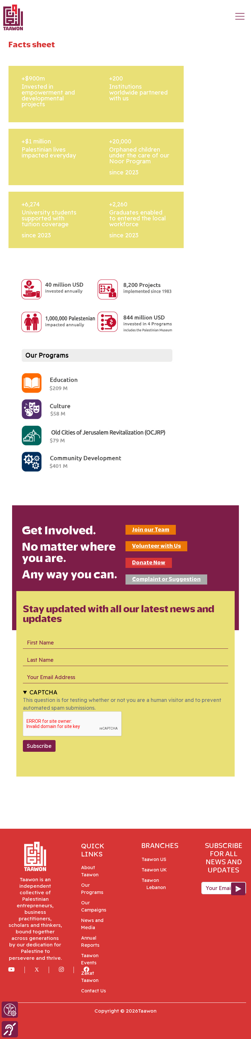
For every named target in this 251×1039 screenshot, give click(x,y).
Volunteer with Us (156, 546)
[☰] (239, 16)
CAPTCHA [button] (43, 692)
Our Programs (92, 888)
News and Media (92, 923)
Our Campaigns (93, 906)
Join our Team (150, 529)
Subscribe (39, 746)
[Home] (13, 12)
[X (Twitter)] (42, 970)
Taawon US (156, 859)
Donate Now (148, 562)
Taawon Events (89, 959)
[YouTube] (16, 970)
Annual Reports (90, 941)
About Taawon (89, 871)
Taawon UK (156, 870)
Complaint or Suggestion (166, 579)
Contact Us (93, 991)
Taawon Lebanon (156, 883)
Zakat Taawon (89, 976)
